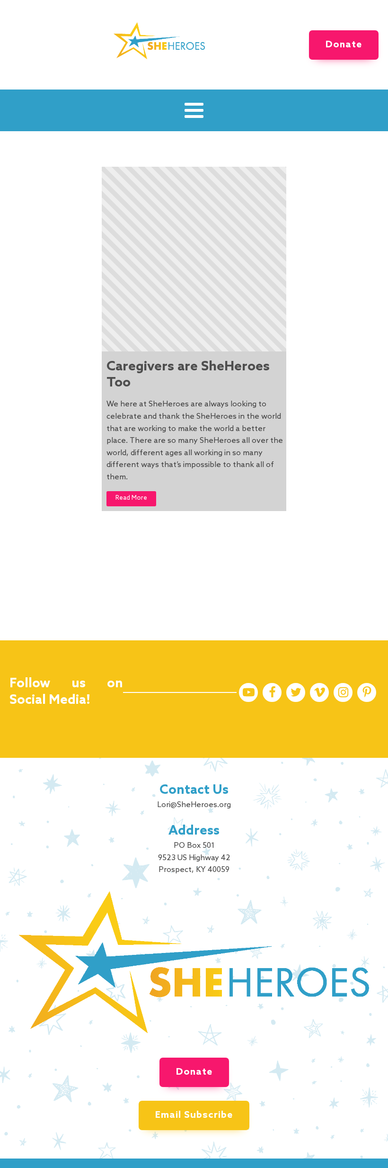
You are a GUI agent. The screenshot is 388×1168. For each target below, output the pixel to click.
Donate (344, 45)
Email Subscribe (194, 1115)
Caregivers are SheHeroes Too (188, 375)
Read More (131, 498)
